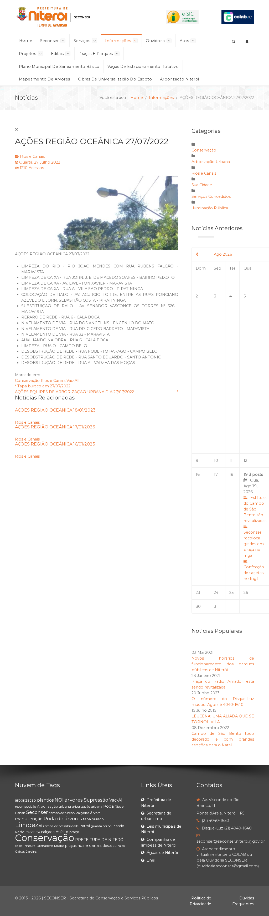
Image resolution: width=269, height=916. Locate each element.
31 (216, 606)
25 (231, 592)
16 (198, 474)
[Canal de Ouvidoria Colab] (237, 16)
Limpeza (28, 825)
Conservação (27, 380)
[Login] (247, 41)
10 (216, 460)
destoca (109, 845)
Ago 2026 (223, 254)
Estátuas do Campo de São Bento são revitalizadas (255, 509)
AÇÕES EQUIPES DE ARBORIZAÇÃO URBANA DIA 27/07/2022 (74, 391)
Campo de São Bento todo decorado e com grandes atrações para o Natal (223, 739)
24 (216, 592)
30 (198, 606)
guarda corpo (101, 826)
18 (231, 474)
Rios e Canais (32, 156)
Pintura (29, 846)
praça (74, 832)
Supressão (96, 800)
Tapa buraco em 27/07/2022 (43, 386)
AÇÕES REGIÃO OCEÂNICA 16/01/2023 (55, 444)
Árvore (95, 813)
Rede (19, 832)
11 (230, 460)
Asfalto (62, 831)
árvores (74, 800)
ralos (121, 846)
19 (255, 526)
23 (198, 592)
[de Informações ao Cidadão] (182, 16)
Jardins (31, 851)
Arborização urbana (54, 806)
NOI (59, 800)
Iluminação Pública (210, 208)
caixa (19, 846)
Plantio (118, 826)
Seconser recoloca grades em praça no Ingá (254, 544)
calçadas (82, 813)
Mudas (59, 846)
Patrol (85, 826)
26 (246, 592)
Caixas (20, 851)
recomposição (25, 806)
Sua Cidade (202, 185)
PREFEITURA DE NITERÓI (100, 839)
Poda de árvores (63, 819)
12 (245, 460)
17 (216, 474)
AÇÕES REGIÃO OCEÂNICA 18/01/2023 (55, 410)
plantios (45, 800)
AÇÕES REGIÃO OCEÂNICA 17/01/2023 (55, 426)
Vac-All (72, 380)
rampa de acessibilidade (61, 826)
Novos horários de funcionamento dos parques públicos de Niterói (223, 664)
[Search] (233, 41)
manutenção (29, 818)
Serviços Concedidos (211, 196)
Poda (108, 806)
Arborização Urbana (211, 161)
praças (70, 845)
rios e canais (89, 845)
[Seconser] (79, 17)
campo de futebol (62, 813)
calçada (48, 831)
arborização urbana (87, 806)
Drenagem (45, 846)
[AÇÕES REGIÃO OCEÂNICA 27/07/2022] (96, 210)
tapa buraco (93, 819)
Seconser (37, 812)
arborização (25, 800)
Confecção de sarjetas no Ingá (254, 573)
